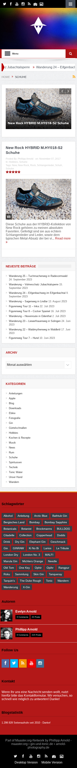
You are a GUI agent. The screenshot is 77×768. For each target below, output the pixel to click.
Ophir (38, 567)
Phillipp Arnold (25, 158)
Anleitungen (15, 393)
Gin (11, 422)
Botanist (26, 528)
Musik (12, 442)
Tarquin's (9, 580)
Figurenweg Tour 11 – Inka (24, 306)
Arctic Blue (40, 515)
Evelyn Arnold (26, 611)
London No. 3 (31, 554)
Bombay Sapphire (56, 522)
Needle (52, 561)
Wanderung (11, 587)
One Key (24, 567)
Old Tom (9, 567)
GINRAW (18, 548)
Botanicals (10, 528)
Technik (13, 467)
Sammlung (21, 574)
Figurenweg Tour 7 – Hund (24, 337)
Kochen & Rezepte (19, 437)
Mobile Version (51, 762)
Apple (12, 398)
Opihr (50, 567)
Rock (33, 165)
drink (7, 541)
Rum (11, 452)
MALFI (49, 554)
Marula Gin (10, 561)
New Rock (23, 165)
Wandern (14, 482)
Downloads (15, 408)
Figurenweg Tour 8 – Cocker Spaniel (29, 311)
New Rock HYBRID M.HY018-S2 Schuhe (38, 123)
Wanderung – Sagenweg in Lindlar (28, 301)
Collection (25, 535)
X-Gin (26, 587)
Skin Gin (38, 574)
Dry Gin (19, 541)
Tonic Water (16, 472)
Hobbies (13, 162)
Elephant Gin (37, 541)
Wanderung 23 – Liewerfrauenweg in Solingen (35, 321)
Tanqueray (55, 574)
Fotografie (14, 418)
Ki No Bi (34, 548)
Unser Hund (15, 477)
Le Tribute (62, 548)
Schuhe (23, 162)
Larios (47, 548)
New (14, 165)
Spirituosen (15, 462)
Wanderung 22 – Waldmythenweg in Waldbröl (34, 329)
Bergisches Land (14, 522)
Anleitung (23, 515)
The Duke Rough (30, 580)
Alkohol (8, 515)
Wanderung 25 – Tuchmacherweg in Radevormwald (38, 275)
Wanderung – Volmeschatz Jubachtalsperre (33, 284)
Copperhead (44, 535)
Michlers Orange (32, 561)
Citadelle (9, 535)
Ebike (12, 413)
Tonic (49, 580)
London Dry (11, 554)
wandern (63, 580)
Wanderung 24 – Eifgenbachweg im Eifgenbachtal (37, 292)
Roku (7, 574)
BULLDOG (63, 528)
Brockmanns (44, 528)
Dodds (61, 535)
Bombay (34, 522)
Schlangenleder (45, 165)
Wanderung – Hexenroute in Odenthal (30, 316)
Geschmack (58, 541)
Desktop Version (26, 762)
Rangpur (63, 567)
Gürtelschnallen (18, 427)
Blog (11, 403)
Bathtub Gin (59, 515)
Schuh (58, 165)
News (12, 447)
